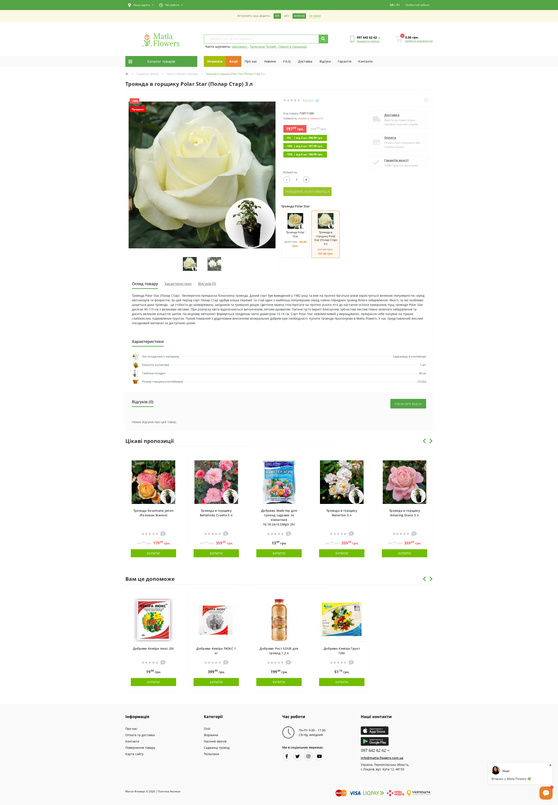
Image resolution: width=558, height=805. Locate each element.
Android (299, 16)
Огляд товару (145, 283)
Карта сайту (134, 754)
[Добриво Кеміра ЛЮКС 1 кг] (216, 619)
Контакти (365, 61)
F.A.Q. (287, 61)
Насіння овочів (215, 741)
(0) (317, 100)
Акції (233, 61)
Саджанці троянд (147, 74)
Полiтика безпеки (169, 791)
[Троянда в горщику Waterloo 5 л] (342, 482)
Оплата (390, 138)
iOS (277, 16)
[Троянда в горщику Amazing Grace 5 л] (404, 482)
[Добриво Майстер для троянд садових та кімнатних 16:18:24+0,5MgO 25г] (279, 482)
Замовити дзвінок (368, 41)
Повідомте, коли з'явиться (307, 192)
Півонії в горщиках (293, 46)
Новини (270, 61)
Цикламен (240, 46)
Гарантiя (344, 61)
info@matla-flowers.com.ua (382, 758)
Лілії (207, 729)
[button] (140, 5)
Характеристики (178, 283)
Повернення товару (140, 748)
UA (391, 5)
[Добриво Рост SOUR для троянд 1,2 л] (279, 619)
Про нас (251, 61)
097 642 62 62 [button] (373, 750)
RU (398, 5)
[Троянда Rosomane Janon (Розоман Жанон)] (153, 482)
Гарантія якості (396, 160)
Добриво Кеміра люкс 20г (153, 648)
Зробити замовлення (419, 41)
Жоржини (211, 735)
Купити (153, 553)
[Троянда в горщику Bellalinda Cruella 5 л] (216, 482)
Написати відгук (408, 403)
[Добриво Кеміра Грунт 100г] (342, 619)
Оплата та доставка (140, 735)
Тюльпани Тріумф (263, 46)
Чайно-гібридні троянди (182, 74)
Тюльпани (211, 754)
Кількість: (290, 172)
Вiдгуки (325, 61)
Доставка (305, 61)
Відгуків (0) (207, 283)
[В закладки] (176, 457)
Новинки (214, 61)
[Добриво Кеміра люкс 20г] (153, 619)
